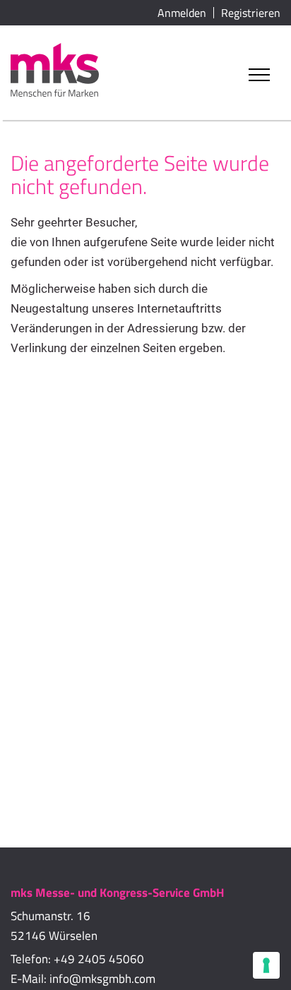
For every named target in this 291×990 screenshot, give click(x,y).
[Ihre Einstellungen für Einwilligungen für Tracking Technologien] (266, 965)
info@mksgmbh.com (102, 979)
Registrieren (250, 12)
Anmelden (182, 12)
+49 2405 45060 (99, 959)
